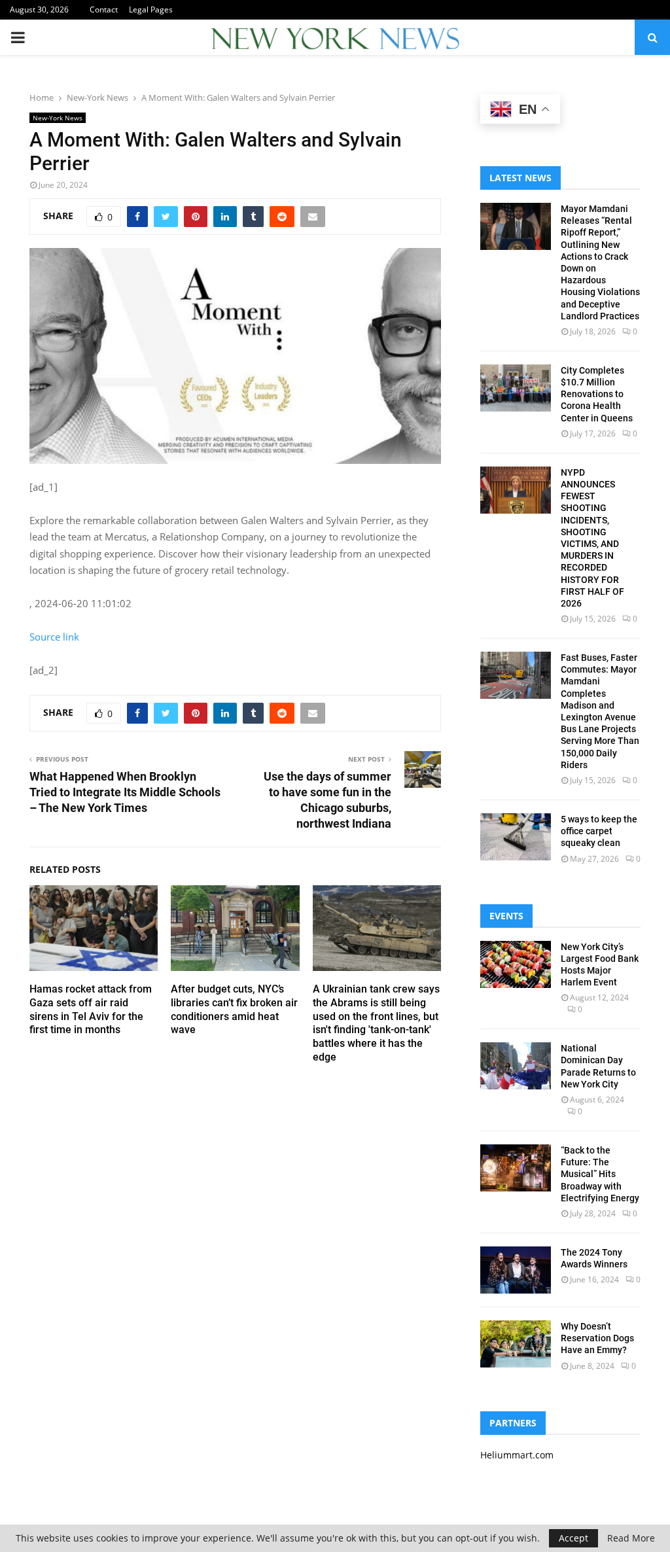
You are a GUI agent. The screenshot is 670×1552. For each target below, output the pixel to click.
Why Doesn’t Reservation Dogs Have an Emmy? (597, 1338)
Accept (573, 1538)
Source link (54, 636)
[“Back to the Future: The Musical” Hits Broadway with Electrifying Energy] (515, 1167)
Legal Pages (151, 9)
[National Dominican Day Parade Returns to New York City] (515, 1065)
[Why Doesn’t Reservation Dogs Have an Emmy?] (515, 1343)
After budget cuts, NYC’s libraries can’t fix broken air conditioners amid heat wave (234, 1009)
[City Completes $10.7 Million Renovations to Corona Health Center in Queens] (515, 388)
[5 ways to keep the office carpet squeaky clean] (515, 836)
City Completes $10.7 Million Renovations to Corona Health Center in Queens (597, 394)
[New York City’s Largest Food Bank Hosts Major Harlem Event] (515, 964)
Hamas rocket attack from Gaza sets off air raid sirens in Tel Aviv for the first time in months (90, 1009)
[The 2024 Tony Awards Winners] (515, 1270)
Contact (104, 9)
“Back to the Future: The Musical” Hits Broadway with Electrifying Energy (600, 1174)
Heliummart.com (517, 1455)
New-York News (57, 117)
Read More (631, 1538)
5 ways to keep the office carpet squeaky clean (599, 831)
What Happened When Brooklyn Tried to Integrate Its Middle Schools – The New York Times (124, 792)
